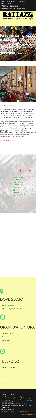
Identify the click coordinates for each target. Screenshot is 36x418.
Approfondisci (7, 141)
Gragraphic (31, 414)
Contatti (24, 53)
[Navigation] (34, 24)
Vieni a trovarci (7, 53)
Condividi (4, 393)
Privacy (13, 411)
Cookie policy (23, 411)
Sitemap (5, 411)
